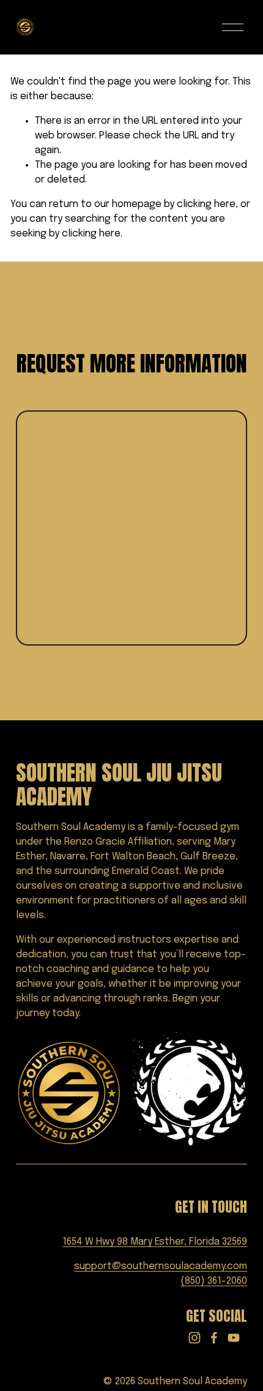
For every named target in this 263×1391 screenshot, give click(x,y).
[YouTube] (234, 1338)
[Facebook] (214, 1338)
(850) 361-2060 (213, 1281)
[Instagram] (194, 1338)
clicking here (206, 204)
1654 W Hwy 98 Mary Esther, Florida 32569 (154, 1242)
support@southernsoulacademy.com (160, 1266)
